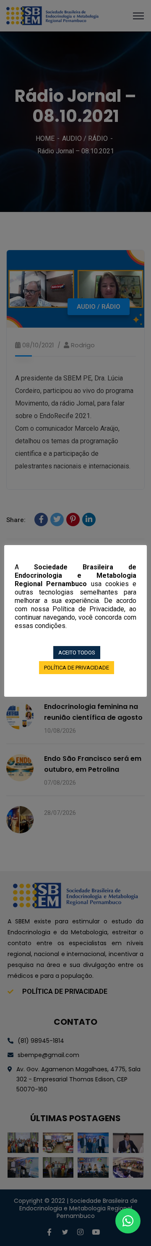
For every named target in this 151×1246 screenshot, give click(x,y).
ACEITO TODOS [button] (76, 652)
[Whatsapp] (128, 1220)
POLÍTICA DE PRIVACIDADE (76, 667)
